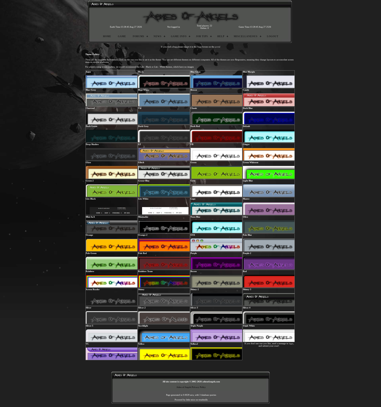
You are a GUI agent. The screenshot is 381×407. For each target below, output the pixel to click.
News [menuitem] (158, 36)
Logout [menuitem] (272, 36)
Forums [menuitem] (138, 36)
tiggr (291, 343)
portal (217, 47)
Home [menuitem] (107, 36)
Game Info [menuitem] (179, 36)
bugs (199, 47)
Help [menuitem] (220, 36)
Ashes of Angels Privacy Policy (191, 387)
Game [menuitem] (122, 36)
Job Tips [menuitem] (202, 36)
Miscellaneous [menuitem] (246, 36)
